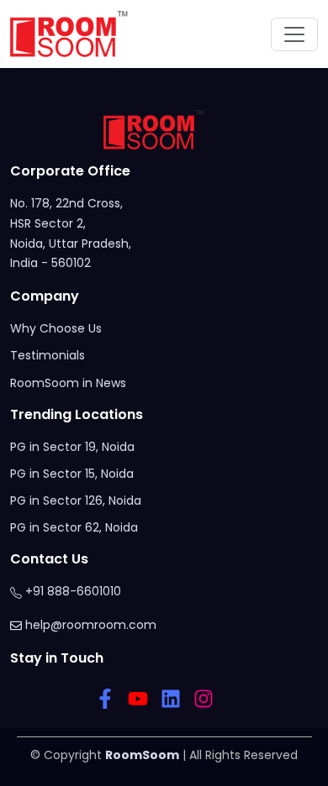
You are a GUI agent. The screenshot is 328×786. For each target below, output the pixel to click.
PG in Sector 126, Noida (75, 500)
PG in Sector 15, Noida (72, 473)
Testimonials (47, 355)
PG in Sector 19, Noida (72, 446)
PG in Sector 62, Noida (74, 527)
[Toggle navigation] (294, 34)
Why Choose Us (56, 328)
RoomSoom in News (68, 383)
